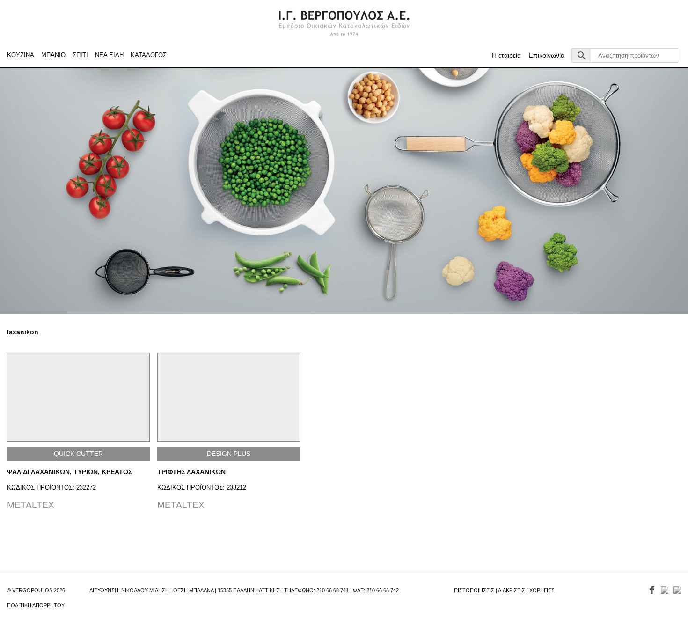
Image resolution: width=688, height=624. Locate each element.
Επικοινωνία (546, 55)
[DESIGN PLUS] (228, 397)
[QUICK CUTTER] (78, 397)
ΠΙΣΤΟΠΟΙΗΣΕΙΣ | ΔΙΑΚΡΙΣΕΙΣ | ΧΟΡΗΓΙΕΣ (504, 590)
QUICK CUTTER (78, 453)
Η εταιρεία (506, 55)
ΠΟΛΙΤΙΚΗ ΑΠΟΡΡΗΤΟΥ (36, 605)
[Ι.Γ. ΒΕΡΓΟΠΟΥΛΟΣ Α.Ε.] (344, 22)
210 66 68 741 (332, 590)
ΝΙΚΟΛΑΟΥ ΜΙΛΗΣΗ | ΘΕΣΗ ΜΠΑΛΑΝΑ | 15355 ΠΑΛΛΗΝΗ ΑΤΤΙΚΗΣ (200, 590)
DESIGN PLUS (228, 453)
